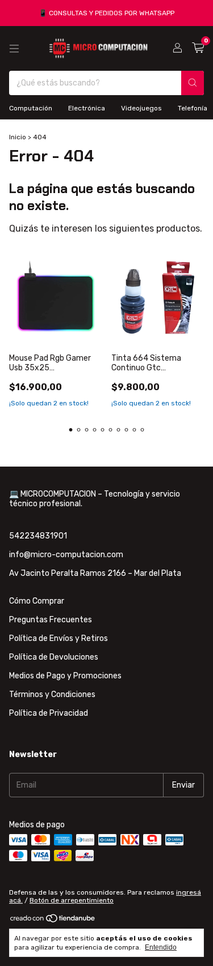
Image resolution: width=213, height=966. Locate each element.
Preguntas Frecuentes (50, 620)
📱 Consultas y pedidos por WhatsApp (106, 13)
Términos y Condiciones (52, 694)
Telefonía (192, 108)
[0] (198, 48)
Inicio (17, 137)
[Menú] (14, 49)
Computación (30, 108)
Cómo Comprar (36, 601)
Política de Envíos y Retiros (58, 638)
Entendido (161, 947)
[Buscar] (192, 83)
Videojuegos (141, 108)
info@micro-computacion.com (66, 554)
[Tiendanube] (53, 921)
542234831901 (38, 536)
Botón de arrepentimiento (72, 900)
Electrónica (86, 108)
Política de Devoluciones (53, 657)
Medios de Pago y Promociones (65, 676)
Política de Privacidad (48, 713)
